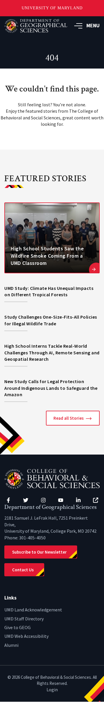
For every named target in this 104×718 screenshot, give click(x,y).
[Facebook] (8, 500)
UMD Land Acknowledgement (33, 610)
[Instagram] (43, 500)
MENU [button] (93, 25)
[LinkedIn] (78, 500)
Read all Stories (68, 418)
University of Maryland (52, 8)
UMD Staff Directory (24, 619)
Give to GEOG (17, 627)
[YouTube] (61, 500)
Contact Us (23, 569)
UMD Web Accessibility (26, 636)
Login (52, 689)
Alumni (11, 645)
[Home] (52, 478)
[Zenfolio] (96, 500)
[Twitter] (26, 500)
